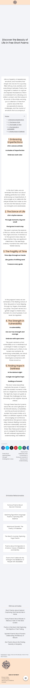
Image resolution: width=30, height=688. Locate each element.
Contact (4, 682)
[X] (11, 448)
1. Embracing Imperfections (16, 120)
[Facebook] (3, 448)
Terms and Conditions (8, 680)
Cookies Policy (5, 679)
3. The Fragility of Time (14, 125)
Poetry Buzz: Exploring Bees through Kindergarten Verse (7, 456)
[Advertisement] (15, 21)
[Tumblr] (24, 448)
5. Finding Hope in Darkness (16, 131)
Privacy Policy (5, 677)
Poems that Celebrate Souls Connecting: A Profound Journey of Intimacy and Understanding (22, 456)
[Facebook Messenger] (7, 448)
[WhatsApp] (20, 448)
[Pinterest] (16, 448)
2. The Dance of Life (14, 122)
